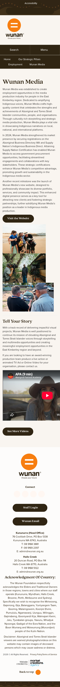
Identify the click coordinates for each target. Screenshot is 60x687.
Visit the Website (18, 218)
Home (7, 59)
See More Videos (17, 431)
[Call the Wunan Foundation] (13, 11)
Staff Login (30, 507)
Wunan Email (30, 521)
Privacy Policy (36, 654)
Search (14, 50)
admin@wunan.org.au (31, 551)
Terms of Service (49, 654)
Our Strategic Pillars (29, 59)
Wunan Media (37, 64)
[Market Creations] (30, 663)
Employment (15, 64)
